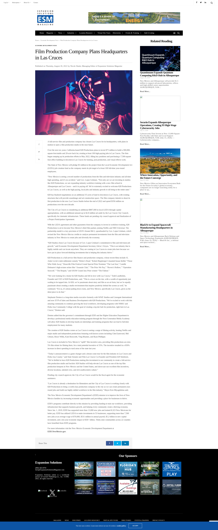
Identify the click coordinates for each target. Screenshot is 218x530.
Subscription (15, 2)
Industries (70, 33)
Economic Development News (46, 45)
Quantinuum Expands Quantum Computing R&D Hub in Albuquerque (159, 74)
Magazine (49, 33)
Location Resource (85, 33)
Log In (6, 2)
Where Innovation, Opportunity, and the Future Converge (158, 176)
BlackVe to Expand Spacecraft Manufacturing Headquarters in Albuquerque (156, 227)
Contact (36, 2)
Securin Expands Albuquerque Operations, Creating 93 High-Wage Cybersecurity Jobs (158, 125)
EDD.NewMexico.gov (57, 431)
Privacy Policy (159, 520)
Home (42, 33)
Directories (117, 33)
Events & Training (132, 33)
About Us (26, 2)
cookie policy (121, 526)
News (60, 33)
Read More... (145, 91)
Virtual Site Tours (104, 33)
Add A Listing (149, 33)
